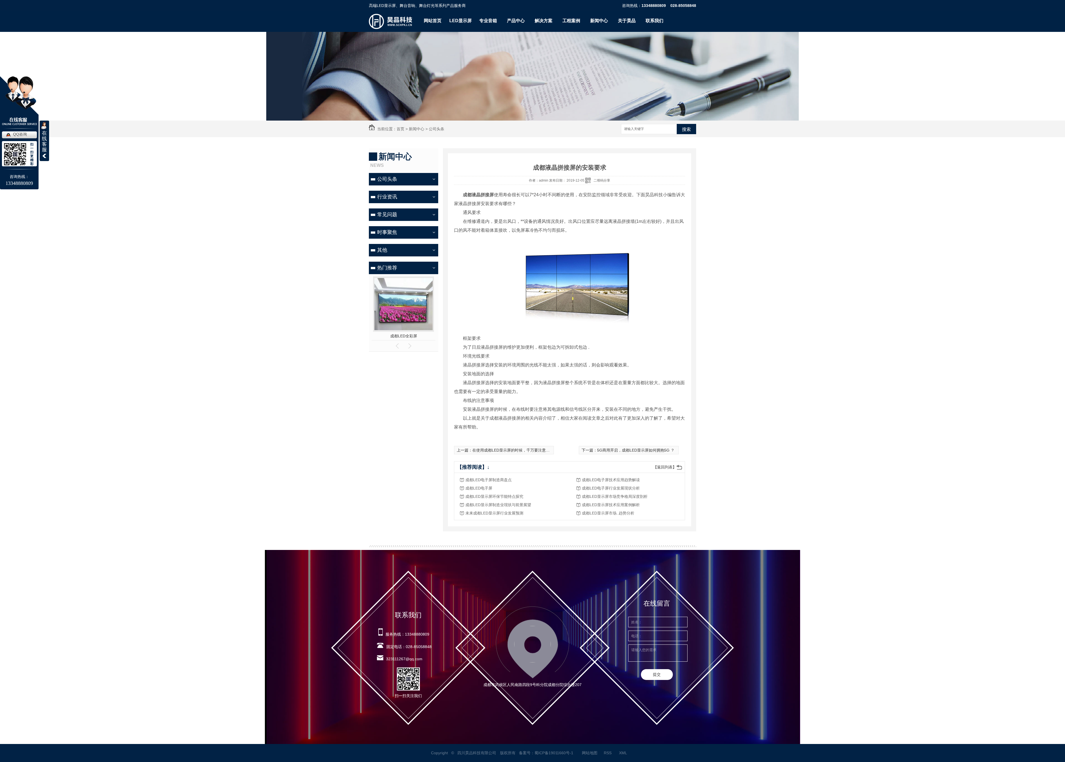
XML (623, 753)
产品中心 (516, 20)
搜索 (686, 129)
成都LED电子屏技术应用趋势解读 (611, 480)
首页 (400, 129)
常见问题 (387, 214)
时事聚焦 (387, 232)
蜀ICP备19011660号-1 (553, 753)
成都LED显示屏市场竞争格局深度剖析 (615, 496)
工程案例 (571, 20)
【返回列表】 (664, 467)
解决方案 (543, 20)
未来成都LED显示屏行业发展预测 (494, 513)
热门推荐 (387, 268)
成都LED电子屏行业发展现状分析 (611, 488)
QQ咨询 (20, 134)
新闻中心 (599, 20)
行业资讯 (387, 197)
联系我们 (654, 20)
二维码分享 (602, 180)
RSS (608, 753)
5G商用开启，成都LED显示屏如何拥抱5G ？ (635, 450)
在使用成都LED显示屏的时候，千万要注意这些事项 (516, 450)
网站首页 (433, 20)
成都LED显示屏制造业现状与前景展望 (498, 505)
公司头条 (436, 129)
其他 (382, 250)
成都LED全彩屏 (403, 336)
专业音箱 (488, 20)
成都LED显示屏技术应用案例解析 (611, 505)
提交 (657, 674)
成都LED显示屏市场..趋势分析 (608, 513)
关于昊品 (627, 20)
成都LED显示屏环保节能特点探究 (494, 496)
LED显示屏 (460, 20)
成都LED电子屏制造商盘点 (488, 480)
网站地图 (589, 753)
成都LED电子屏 (478, 488)
